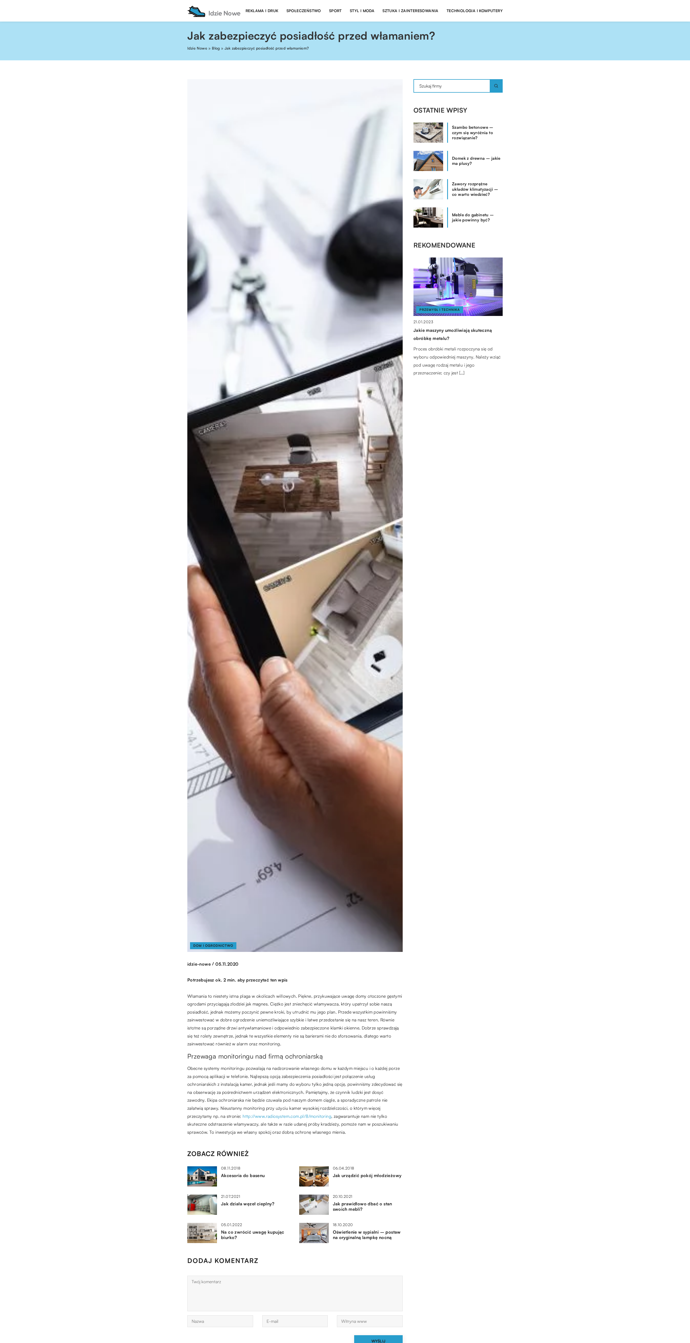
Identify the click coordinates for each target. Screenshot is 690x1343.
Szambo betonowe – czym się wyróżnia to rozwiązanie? (473, 132)
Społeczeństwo (304, 10)
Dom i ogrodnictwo (213, 946)
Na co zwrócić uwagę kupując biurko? (252, 1234)
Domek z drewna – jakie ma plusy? (476, 161)
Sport (335, 10)
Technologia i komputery (475, 10)
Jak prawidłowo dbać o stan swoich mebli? (362, 1206)
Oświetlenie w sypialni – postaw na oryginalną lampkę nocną (367, 1234)
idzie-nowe (199, 964)
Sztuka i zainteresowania (410, 10)
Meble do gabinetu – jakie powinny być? (473, 217)
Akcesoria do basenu (243, 1175)
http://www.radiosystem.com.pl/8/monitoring (287, 1116)
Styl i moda (362, 10)
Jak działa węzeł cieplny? (247, 1203)
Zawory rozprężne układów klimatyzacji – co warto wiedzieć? (475, 189)
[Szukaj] (496, 86)
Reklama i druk (262, 10)
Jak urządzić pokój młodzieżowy (367, 1175)
